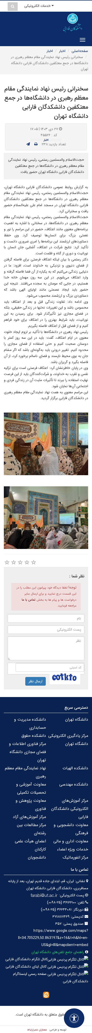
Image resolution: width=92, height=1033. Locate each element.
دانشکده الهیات (75, 768)
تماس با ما (29, 600)
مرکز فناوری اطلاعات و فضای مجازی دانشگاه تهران (27, 752)
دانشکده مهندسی (73, 784)
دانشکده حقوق (33, 736)
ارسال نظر (35, 681)
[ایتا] (46, 995)
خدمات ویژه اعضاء (72, 849)
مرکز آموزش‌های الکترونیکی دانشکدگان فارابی (69, 808)
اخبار (62, 51)
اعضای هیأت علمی (30, 841)
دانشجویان (37, 857)
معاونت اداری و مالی (70, 841)
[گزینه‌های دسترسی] (74, 1018)
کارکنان (40, 849)
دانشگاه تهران (76, 719)
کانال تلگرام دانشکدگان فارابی (26, 959)
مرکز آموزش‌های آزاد (29, 817)
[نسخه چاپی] (36, 144)
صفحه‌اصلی (80, 51)
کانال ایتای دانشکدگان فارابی (27, 966)
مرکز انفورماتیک (75, 857)
